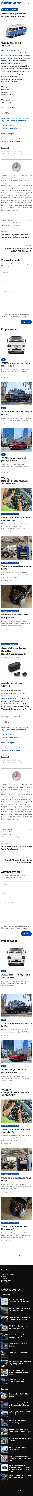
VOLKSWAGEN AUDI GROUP (9, 9)
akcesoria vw (4, 222)
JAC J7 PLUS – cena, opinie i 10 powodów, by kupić (18, 1422)
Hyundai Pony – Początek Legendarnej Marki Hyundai (17, 1380)
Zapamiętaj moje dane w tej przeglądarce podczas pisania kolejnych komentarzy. (16, 315)
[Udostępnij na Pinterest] (14, 762)
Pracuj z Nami (5, 1282)
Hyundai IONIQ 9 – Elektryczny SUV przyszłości (19, 1354)
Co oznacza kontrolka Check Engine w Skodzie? (20, 1395)
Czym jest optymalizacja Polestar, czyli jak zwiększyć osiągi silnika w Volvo (19, 1405)
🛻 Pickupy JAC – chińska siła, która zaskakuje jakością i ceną (20, 1413)
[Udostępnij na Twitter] (9, 762)
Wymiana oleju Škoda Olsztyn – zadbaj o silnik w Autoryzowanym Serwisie (18, 1372)
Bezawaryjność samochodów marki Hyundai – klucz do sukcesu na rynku (20, 1430)
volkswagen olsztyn (6, 225)
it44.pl (19, 1490)
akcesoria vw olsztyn (6, 831)
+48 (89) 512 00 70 (7, 126)
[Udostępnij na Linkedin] (20, 762)
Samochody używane (7, 1274)
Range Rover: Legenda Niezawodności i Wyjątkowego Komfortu (20, 1362)
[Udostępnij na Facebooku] (3, 762)
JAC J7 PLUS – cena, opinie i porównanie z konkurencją (17, 1448)
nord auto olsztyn (15, 222)
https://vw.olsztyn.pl (7, 134)
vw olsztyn (16, 225)
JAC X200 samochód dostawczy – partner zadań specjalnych (15, 364)
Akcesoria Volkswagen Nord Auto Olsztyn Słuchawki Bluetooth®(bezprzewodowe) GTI (15, 235)
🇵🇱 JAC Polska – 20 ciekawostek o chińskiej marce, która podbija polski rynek (20, 1458)
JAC (3, 359)
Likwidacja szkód (6, 1280)
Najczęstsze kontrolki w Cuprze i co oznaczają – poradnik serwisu (19, 1318)
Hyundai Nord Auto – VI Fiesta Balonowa (18, 1345)
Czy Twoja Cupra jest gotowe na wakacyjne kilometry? (18, 1336)
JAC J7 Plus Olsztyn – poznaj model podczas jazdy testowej (13, 459)
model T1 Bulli (6, 58)
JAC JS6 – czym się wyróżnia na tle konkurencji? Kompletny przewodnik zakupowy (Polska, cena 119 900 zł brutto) (19, 1468)
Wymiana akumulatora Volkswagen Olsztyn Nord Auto (16, 567)
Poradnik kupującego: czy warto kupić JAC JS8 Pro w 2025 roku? (20, 1476)
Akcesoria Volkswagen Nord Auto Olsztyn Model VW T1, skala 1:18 (18, 861)
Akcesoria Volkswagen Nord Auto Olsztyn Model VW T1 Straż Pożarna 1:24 (18, 249)
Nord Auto (4, 1276)
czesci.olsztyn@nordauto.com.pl (11, 128)
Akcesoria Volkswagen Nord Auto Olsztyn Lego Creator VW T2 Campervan (16, 847)
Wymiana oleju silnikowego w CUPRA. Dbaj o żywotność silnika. (20, 1309)
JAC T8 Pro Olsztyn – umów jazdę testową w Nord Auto (16, 413)
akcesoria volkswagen (7, 220)
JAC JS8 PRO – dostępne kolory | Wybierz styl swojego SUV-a (18, 1327)
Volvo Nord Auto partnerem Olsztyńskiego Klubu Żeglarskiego (19, 1300)
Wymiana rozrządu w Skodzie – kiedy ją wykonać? (20, 1439)
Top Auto (4, 1278)
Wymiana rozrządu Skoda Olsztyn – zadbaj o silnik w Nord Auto (16, 518)
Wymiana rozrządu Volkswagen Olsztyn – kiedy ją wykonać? (15, 616)
